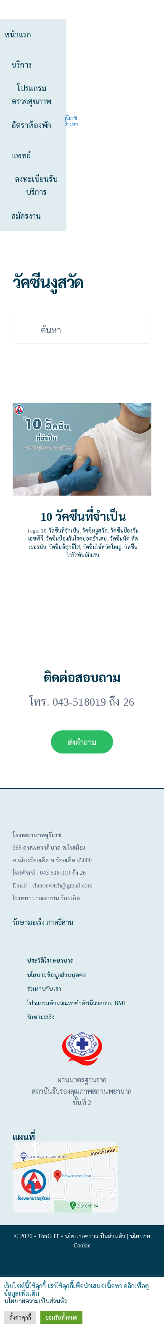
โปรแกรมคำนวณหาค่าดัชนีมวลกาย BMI (76, 1002)
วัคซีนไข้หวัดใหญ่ (102, 546)
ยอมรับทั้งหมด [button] (61, 1317)
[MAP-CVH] (65, 1144)
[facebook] (82, 1267)
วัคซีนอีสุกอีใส (64, 546)
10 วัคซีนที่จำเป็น (83, 516)
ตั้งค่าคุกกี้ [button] (20, 1317)
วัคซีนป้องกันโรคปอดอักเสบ (76, 538)
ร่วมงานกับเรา (44, 988)
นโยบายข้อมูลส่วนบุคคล (57, 974)
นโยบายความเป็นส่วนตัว (35, 1301)
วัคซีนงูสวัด (95, 530)
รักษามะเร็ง (41, 1016)
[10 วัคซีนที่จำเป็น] (82, 449)
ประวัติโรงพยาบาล (50, 960)
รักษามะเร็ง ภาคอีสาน (43, 922)
